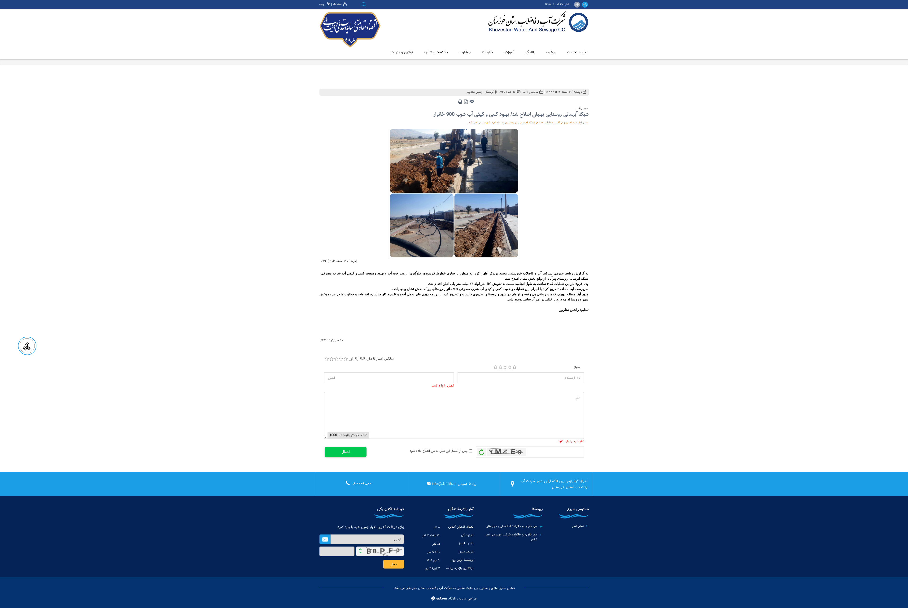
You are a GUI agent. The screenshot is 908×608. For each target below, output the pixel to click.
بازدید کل (467, 535)
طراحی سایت (468, 598)
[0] (327, 359)
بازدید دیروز (465, 551)
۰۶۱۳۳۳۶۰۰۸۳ (361, 484)
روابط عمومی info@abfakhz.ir (454, 484)
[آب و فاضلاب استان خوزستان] (535, 22)
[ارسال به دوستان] (471, 100)
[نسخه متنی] (460, 100)
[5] (514, 367)
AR (577, 4)
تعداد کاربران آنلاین (460, 526)
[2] (500, 367)
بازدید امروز (466, 543)
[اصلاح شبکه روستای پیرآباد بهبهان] (454, 192)
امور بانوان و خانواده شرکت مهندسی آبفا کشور (511, 537)
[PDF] (465, 100)
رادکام (452, 598)
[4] (510, 367)
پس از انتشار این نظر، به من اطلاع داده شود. (438, 450)
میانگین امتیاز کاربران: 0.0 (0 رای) (371, 358)
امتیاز (577, 367)
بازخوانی (481, 451)
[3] (505, 367)
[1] (495, 367)
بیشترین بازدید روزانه (459, 568)
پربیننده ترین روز (462, 559)
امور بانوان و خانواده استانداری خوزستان (511, 526)
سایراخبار (578, 525)
